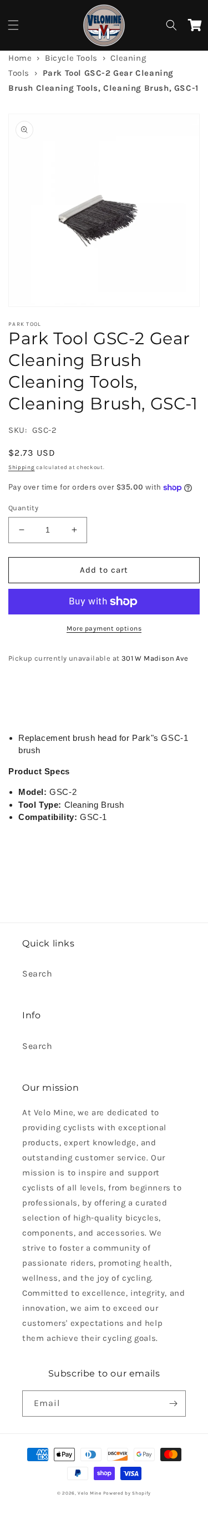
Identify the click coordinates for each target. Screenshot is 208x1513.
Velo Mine (89, 1493)
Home (20, 58)
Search (37, 973)
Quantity (23, 508)
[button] (13, 25)
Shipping (21, 467)
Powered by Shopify (127, 1493)
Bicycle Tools (71, 58)
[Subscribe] (173, 1403)
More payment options (104, 628)
